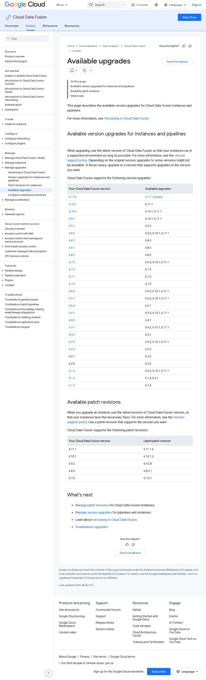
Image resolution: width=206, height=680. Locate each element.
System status (105, 629)
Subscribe (159, 671)
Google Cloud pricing (72, 616)
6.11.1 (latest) (154, 197)
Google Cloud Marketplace (67, 624)
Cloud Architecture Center (144, 634)
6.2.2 (72, 349)
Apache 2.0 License (113, 573)
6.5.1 (72, 298)
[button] (26, 109)
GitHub (137, 609)
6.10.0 (72, 211)
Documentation (88, 45)
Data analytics (111, 45)
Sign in (196, 4)
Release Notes (105, 622)
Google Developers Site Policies (167, 573)
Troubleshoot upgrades (91, 527)
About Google (67, 656)
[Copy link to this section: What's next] (97, 495)
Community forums (108, 609)
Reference (50, 26)
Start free (189, 17)
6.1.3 (72, 378)
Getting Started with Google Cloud (145, 618)
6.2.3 (72, 342)
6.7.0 (72, 284)
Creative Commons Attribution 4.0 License (168, 569)
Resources (72, 26)
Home (70, 45)
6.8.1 (72, 247)
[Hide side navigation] (48, 673)
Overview (11, 26)
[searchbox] (27, 38)
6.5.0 (72, 305)
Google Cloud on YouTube (179, 630)
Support (101, 616)
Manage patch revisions (92, 505)
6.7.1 (72, 276)
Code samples (142, 625)
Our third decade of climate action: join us (87, 663)
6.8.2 (72, 240)
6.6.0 (72, 291)
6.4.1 (72, 313)
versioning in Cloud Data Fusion (115, 520)
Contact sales (67, 632)
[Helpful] (184, 46)
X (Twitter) (176, 622)
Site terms (99, 656)
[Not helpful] (190, 46)
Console (142, 5)
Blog (172, 609)
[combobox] (107, 4)
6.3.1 (72, 327)
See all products (69, 609)
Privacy (84, 656)
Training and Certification (148, 642)
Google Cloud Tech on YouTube (183, 640)
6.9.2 (72, 218)
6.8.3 (72, 233)
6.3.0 (72, 334)
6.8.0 (72, 255)
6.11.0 (72, 197)
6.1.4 (72, 371)
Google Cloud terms (122, 656)
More (60, 5)
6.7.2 (72, 269)
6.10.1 (72, 204)
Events (173, 616)
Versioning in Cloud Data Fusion (126, 118)
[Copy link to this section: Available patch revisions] (125, 402)
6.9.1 (72, 226)
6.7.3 (72, 262)
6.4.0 (72, 320)
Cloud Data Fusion (30, 17)
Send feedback (177, 61)
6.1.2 (72, 385)
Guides (31, 26)
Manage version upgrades (93, 512)
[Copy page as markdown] (84, 70)
